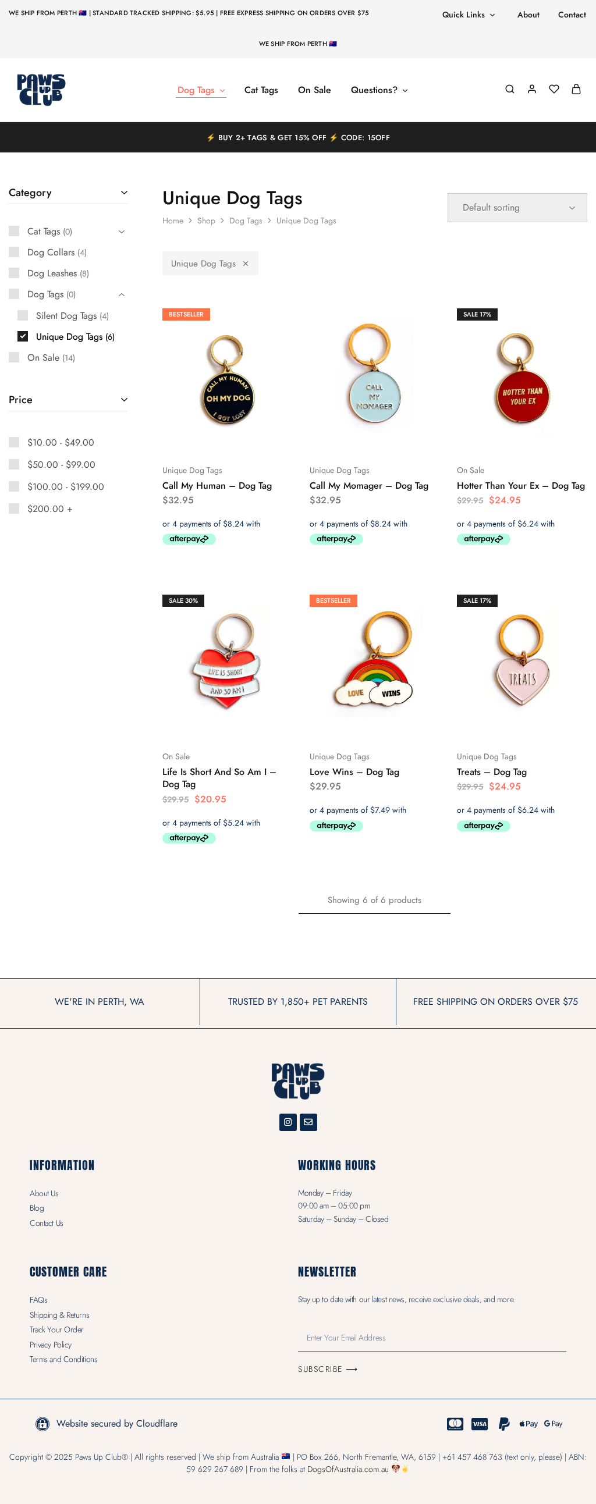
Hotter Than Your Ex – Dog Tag (521, 485)
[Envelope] (308, 1122)
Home (172, 220)
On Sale (314, 90)
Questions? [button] (374, 90)
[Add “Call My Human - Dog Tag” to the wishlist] (256, 435)
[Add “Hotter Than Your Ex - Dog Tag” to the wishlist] (551, 435)
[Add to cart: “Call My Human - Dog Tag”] (196, 435)
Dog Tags (245, 220)
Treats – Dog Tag (492, 771)
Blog (37, 1208)
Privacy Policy (51, 1344)
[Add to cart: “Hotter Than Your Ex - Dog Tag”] (491, 435)
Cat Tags (261, 90)
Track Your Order (57, 1329)
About (528, 14)
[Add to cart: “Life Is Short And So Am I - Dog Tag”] (196, 721)
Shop (206, 220)
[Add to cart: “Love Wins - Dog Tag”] (343, 721)
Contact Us (46, 1223)
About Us (44, 1193)
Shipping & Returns (59, 1315)
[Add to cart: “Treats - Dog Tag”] (491, 721)
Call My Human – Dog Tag (217, 485)
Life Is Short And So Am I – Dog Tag (219, 778)
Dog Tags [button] (196, 90)
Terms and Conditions (63, 1359)
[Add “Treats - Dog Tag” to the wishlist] (551, 721)
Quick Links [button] (463, 14)
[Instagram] (288, 1122)
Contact (572, 14)
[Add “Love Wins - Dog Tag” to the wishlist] (403, 721)
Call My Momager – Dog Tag (369, 485)
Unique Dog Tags (203, 263)
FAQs (38, 1300)
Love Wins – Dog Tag (354, 771)
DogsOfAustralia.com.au (348, 1469)
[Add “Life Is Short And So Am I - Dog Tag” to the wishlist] (256, 721)
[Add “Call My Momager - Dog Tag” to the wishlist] (403, 435)
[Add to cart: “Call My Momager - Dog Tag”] (343, 435)
